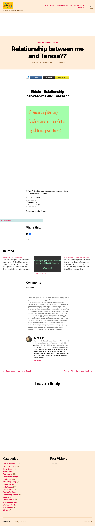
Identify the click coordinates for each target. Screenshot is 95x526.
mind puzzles (36, 311)
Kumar (36, 62)
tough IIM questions (39, 324)
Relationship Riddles (44, 42)
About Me (73, 5)
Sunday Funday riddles (45, 322)
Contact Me (80, 5)
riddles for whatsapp (56, 317)
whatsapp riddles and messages (36, 327)
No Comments (60, 62)
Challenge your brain (46, 302)
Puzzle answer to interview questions (50, 311)
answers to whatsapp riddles (46, 299)
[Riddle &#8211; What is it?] (47, 264)
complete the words (58, 302)
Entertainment (8, 471)
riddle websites (43, 315)
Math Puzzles (8, 487)
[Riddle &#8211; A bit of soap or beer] (17, 265)
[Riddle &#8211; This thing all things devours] (78, 265)
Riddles (52, 5)
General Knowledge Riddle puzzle (57, 308)
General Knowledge (62, 5)
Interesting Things (10, 482)
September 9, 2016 (47, 62)
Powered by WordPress (19, 522)
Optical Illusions (9, 489)
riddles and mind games (59, 315)
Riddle (57, 313)
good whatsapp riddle (34, 309)
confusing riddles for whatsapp (36, 304)
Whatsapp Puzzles (10, 502)
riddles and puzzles (33, 317)
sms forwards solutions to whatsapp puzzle (52, 318)
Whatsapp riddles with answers (54, 327)
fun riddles (36, 306)
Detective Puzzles (9, 466)
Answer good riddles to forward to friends (39, 297)
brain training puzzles (39, 301)
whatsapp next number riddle (60, 326)
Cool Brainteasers (9, 464)
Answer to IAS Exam (57, 297)
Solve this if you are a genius (50, 320)
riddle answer (63, 313)
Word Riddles (8, 507)
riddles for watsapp (44, 317)
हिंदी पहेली (5, 510)
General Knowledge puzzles (58, 306)
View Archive (37, 360)
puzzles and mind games (40, 313)
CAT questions (49, 301)
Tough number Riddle (45, 326)
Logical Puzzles (8, 484)
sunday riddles (56, 322)
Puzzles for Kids (9, 492)
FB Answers (80, 7)
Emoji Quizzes (8, 469)
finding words (49, 304)
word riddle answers (57, 329)
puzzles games (51, 313)
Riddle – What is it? (40, 274)
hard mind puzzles (45, 309)
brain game (58, 299)
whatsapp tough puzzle (34, 329)
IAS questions (55, 309)
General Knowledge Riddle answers (37, 308)
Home (46, 5)
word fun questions (46, 329)
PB (9, 522)
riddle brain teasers (33, 315)
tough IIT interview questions (53, 324)
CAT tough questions (59, 301)
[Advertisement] (47, 24)
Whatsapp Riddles (10, 505)
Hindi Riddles (8, 479)
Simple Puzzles (8, 500)
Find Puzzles (7, 474)
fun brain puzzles (58, 304)
